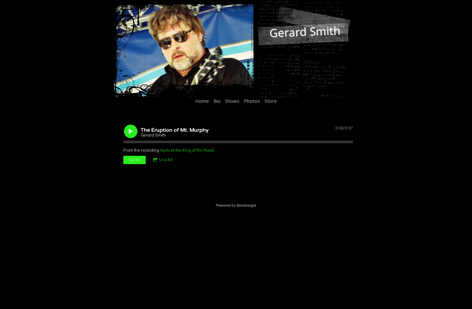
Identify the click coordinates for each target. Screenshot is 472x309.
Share (166, 159)
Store (271, 101)
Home (202, 101)
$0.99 (134, 159)
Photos (252, 101)
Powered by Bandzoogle (236, 205)
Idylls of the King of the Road (187, 150)
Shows (232, 101)
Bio (217, 101)
